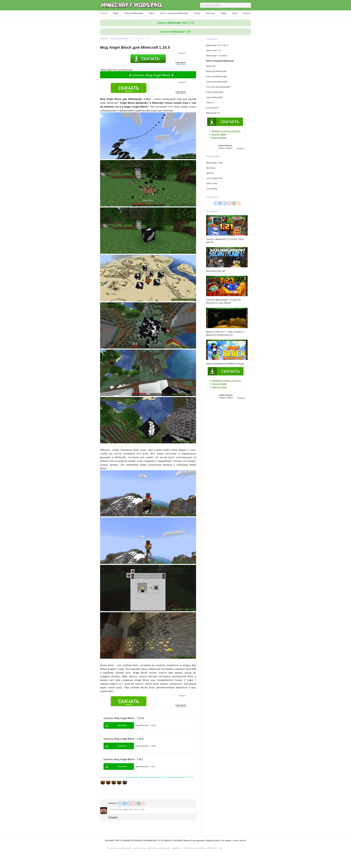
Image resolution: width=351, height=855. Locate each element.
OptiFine (210, 173)
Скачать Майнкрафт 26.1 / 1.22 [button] (175, 22)
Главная (103, 13)
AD (220, 848)
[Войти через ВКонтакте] (125, 803)
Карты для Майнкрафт (216, 76)
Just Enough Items (214, 178)
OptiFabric (211, 168)
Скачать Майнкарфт (120, 848)
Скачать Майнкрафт (133, 13)
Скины (197, 13)
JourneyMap (211, 189)
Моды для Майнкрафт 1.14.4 (155, 777)
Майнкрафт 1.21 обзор (216, 55)
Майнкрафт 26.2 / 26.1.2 (217, 45)
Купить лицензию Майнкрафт (174, 13)
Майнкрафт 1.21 (213, 50)
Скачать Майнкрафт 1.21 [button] (175, 31)
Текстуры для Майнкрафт (218, 87)
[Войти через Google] (139, 803)
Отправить (113, 817)
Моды (115, 13)
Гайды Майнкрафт (214, 92)
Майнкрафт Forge (214, 163)
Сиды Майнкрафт (214, 97)
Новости (247, 13)
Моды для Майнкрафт (134, 777)
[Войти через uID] (120, 803)
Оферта (176, 848)
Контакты (139, 848)
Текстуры (210, 13)
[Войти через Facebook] (129, 803)
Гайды (223, 13)
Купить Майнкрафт (159, 848)
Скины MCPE (212, 108)
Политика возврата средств (200, 848)
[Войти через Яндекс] (134, 803)
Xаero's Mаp (211, 183)
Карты (152, 13)
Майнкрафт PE (213, 113)
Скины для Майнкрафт (216, 82)
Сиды (234, 13)
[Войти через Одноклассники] (143, 803)
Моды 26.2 (211, 66)
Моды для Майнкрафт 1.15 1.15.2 (180, 777)
